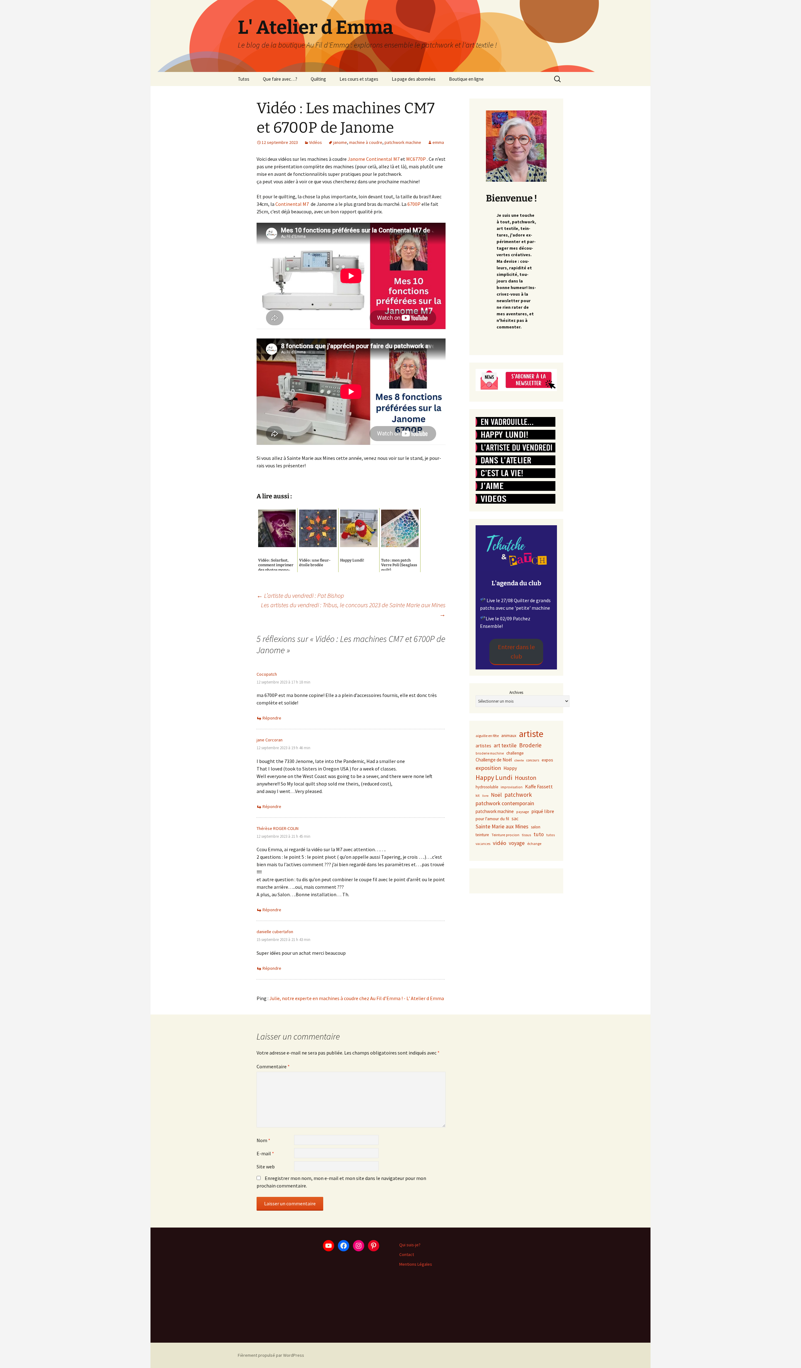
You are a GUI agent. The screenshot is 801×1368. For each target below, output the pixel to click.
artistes (483, 746)
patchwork (518, 794)
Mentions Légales (415, 1264)
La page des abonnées (414, 79)
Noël (496, 794)
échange (534, 843)
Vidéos (315, 142)
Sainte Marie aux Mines (502, 826)
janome (340, 142)
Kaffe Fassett (539, 786)
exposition (488, 767)
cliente (519, 760)
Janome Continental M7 (374, 159)
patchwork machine (403, 142)
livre (485, 796)
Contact (406, 1254)
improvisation (512, 787)
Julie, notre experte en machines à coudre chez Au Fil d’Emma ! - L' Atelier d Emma (356, 998)
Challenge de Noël (494, 760)
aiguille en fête (487, 735)
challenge (515, 753)
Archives (516, 692)
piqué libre (542, 811)
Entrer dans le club (516, 651)
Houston (525, 777)
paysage (522, 812)
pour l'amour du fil (492, 818)
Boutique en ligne (466, 79)
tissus (526, 834)
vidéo (499, 843)
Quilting (318, 79)
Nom (263, 1140)
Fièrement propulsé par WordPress (271, 1355)
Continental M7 (291, 204)
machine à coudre (365, 142)
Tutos (243, 79)
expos (547, 760)
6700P (414, 204)
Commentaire (273, 1066)
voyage (517, 843)
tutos (550, 834)
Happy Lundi (494, 777)
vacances (483, 844)
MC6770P (416, 159)
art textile (505, 745)
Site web (266, 1166)
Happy (510, 768)
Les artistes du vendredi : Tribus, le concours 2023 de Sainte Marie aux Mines (353, 609)
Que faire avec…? (280, 79)
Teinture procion (505, 834)
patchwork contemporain (505, 803)
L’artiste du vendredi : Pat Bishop (300, 595)
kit (478, 795)
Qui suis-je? (410, 1245)
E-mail (265, 1153)
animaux (508, 735)
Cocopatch (267, 674)
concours (532, 760)
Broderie (530, 745)
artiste (531, 734)
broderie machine (490, 753)
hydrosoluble (487, 787)
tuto (538, 834)
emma (438, 142)
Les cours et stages (358, 79)
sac (515, 818)
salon (535, 827)
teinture (482, 834)
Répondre (272, 718)
